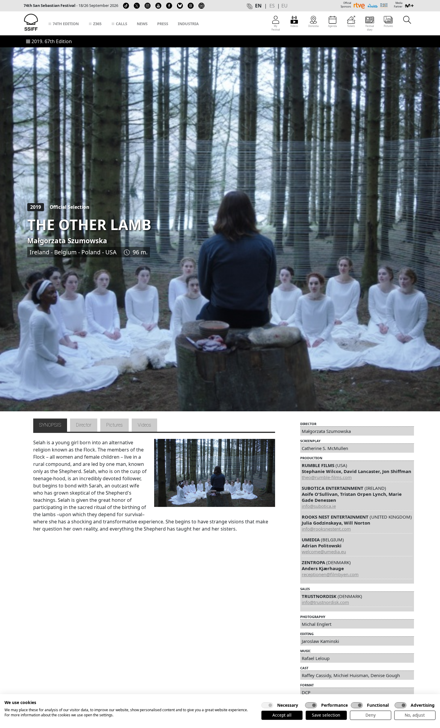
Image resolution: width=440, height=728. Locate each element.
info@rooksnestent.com (326, 529)
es (272, 5)
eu (284, 5)
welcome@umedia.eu (324, 552)
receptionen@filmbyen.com (330, 574)
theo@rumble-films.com (327, 477)
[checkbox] (267, 705)
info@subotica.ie (319, 506)
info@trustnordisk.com (325, 602)
